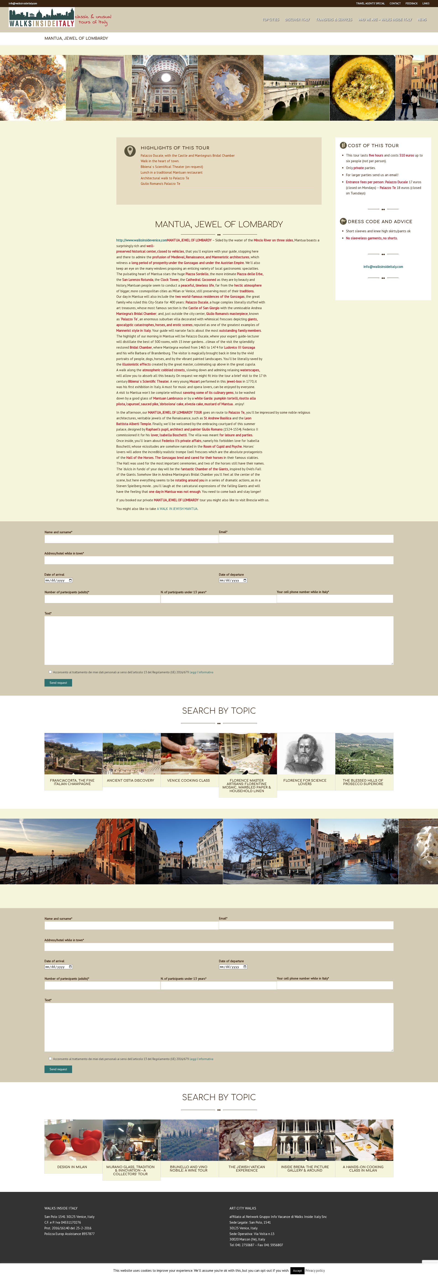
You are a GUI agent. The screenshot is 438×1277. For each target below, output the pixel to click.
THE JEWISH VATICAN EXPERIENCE (247, 1168)
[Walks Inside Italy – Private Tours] (60, 19)
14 (237, 889)
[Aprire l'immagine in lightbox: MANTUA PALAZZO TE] (324, 115)
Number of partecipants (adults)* (67, 592)
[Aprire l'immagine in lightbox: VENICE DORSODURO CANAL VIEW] (393, 879)
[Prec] (10, 88)
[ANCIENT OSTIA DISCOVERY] (132, 753)
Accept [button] (297, 1271)
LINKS (425, 3)
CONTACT (395, 3)
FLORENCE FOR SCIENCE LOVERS (305, 782)
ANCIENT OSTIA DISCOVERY (130, 780)
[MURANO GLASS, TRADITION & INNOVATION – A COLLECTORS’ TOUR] (132, 1140)
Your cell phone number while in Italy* (303, 592)
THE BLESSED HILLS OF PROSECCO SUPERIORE (363, 782)
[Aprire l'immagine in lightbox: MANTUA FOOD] (390, 115)
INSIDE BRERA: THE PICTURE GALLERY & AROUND (305, 1168)
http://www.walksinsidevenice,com (141, 240)
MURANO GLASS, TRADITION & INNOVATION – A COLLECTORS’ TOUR (130, 1170)
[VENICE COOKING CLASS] (190, 753)
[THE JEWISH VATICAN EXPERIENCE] (248, 1140)
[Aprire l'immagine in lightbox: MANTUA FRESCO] (60, 115)
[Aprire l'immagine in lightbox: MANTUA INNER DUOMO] (192, 115)
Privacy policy (315, 1270)
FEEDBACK (412, 3)
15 (240, 889)
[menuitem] (370, 3)
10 (230, 125)
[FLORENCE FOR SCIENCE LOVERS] (306, 753)
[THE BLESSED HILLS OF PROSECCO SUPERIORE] (364, 753)
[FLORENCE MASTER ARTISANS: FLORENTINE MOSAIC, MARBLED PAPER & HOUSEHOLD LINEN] (248, 753)
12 (237, 125)
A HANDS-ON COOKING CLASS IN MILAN (363, 1168)
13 (240, 125)
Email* (223, 532)
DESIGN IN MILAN (72, 1167)
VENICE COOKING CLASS (188, 780)
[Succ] (428, 88)
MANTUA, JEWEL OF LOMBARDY (76, 39)
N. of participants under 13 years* (183, 592)
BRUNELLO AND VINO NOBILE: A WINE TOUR (188, 1168)
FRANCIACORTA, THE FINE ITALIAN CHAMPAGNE (72, 782)
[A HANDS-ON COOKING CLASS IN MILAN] (364, 1140)
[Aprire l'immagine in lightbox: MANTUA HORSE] (126, 115)
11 (233, 125)
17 (248, 889)
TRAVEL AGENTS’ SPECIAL (370, 3)
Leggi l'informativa (201, 672)
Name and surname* (58, 532)
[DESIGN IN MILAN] (73, 1140)
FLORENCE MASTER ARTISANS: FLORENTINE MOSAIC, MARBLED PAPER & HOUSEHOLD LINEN (246, 786)
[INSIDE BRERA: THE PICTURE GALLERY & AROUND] (306, 1140)
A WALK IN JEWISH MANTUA (177, 509)
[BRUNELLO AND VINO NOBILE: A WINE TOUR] (190, 1140)
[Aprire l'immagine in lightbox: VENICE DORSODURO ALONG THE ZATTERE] (130, 879)
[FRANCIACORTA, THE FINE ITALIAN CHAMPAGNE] (73, 753)
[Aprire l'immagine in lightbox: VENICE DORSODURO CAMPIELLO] (218, 879)
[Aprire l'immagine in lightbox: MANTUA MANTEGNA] (258, 115)
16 (244, 889)
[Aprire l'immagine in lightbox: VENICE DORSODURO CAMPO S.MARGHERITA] (305, 879)
